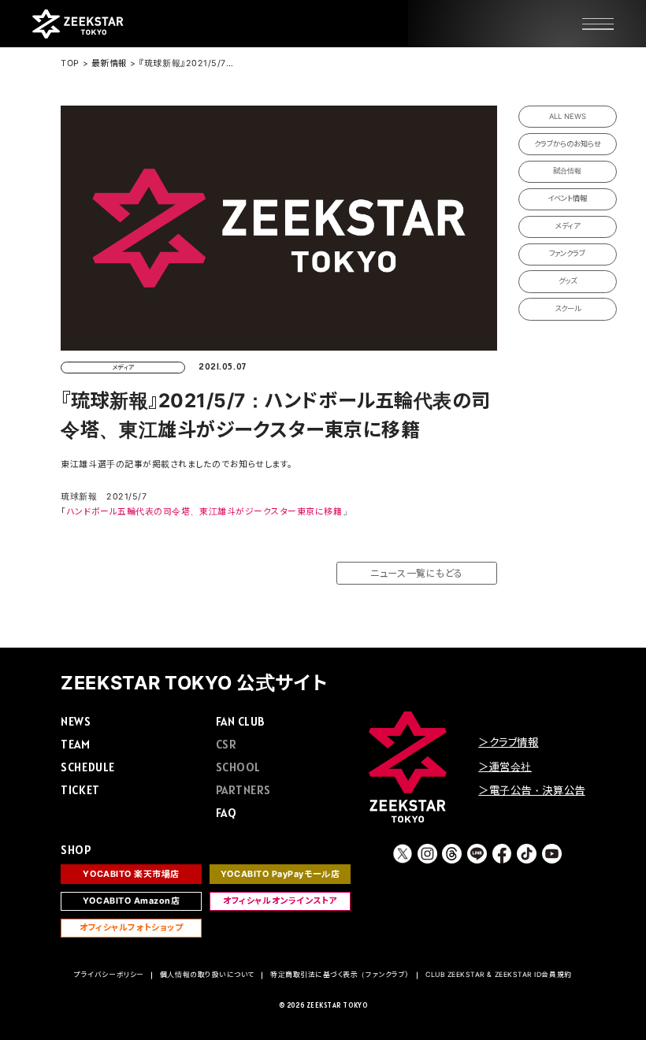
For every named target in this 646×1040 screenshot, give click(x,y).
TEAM (75, 744)
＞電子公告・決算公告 (531, 790)
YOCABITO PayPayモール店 (280, 874)
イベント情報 (567, 198)
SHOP (76, 849)
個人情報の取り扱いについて (207, 975)
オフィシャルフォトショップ (131, 928)
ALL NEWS (567, 116)
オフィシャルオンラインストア (280, 901)
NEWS (76, 721)
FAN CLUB (240, 721)
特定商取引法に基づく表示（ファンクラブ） (340, 975)
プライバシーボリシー (108, 975)
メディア (567, 225)
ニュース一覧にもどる (416, 573)
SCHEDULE (87, 767)
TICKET (80, 789)
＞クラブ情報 (508, 742)
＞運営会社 (505, 766)
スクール (568, 308)
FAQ (226, 812)
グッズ (568, 281)
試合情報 (567, 170)
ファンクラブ (567, 253)
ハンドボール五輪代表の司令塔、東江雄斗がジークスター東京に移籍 (204, 512)
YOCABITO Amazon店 (131, 901)
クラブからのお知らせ (567, 143)
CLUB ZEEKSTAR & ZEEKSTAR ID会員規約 (498, 975)
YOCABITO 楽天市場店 (131, 874)
